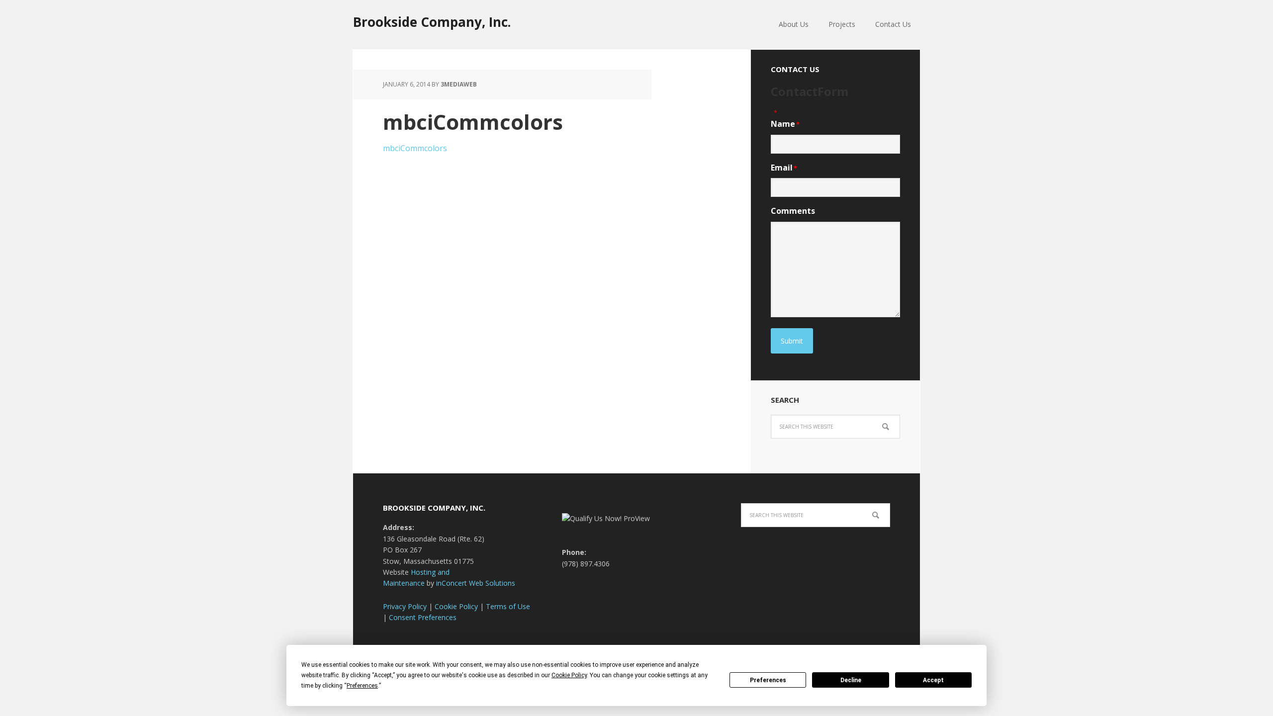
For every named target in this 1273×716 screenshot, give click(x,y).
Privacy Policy (405, 606)
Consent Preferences (422, 617)
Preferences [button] (362, 685)
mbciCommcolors (415, 148)
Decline (850, 680)
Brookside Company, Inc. (432, 21)
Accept (933, 680)
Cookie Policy (456, 606)
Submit (792, 341)
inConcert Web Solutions (475, 583)
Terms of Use (508, 606)
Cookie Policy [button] (569, 675)
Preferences (768, 680)
